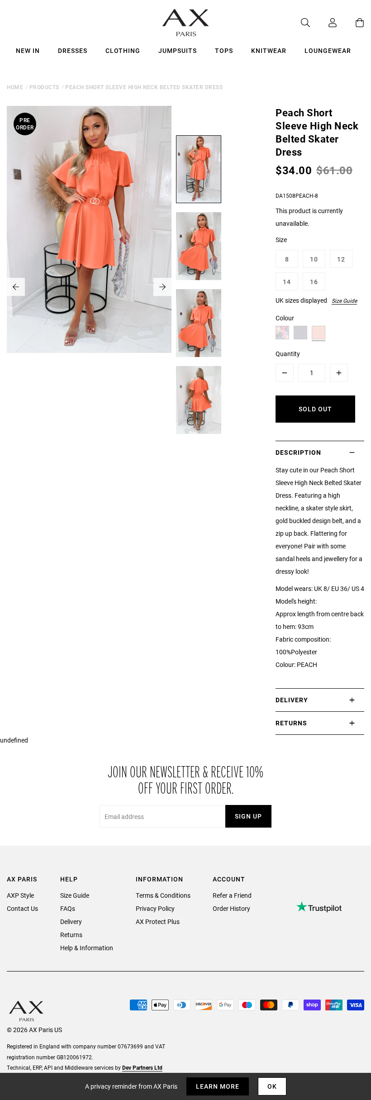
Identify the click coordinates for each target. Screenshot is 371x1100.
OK (272, 1086)
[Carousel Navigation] (89, 287)
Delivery (71, 921)
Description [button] (298, 452)
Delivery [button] (292, 699)
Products (44, 86)
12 (341, 259)
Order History (231, 908)
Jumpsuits (177, 50)
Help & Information (86, 947)
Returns (71, 934)
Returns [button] (291, 723)
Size (281, 239)
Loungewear (327, 50)
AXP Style (20, 895)
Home (15, 86)
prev (16, 287)
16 (314, 281)
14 (287, 281)
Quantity (288, 353)
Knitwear (268, 50)
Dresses (72, 50)
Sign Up (248, 816)
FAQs (67, 908)
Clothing (122, 50)
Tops (224, 50)
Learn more (217, 1086)
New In (28, 50)
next (162, 287)
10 (314, 259)
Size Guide (344, 300)
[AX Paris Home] (185, 22)
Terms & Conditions (163, 895)
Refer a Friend (232, 895)
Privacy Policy (155, 908)
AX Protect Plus (158, 921)
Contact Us (22, 908)
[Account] (323, 22)
